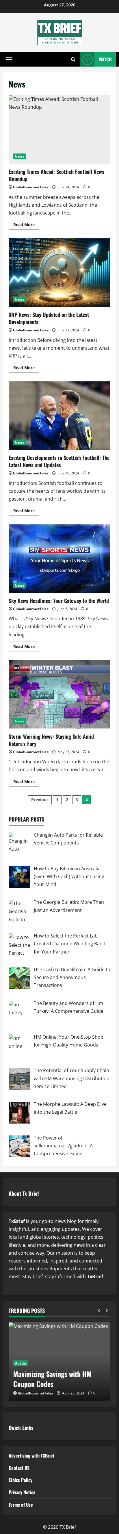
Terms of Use (21, 1504)
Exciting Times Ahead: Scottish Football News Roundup (59, 129)
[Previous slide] (99, 1310)
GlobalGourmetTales (31, 187)
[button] (9, 59)
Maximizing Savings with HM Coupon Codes (52, 1379)
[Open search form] (73, 59)
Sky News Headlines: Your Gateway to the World (59, 558)
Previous (40, 799)
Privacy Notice (22, 1492)
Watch (105, 59)
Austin (20, 1363)
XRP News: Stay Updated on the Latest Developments (59, 272)
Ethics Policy (20, 1479)
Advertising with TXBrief (31, 1455)
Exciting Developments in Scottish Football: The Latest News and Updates (59, 415)
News (19, 156)
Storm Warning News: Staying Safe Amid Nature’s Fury (59, 694)
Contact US (19, 1467)
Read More (26, 226)
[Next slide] (106, 1310)
